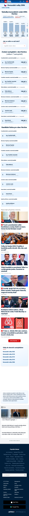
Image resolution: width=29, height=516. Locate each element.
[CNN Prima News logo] (7, 1)
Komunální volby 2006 (9, 362)
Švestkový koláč (20, 470)
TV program (15, 454)
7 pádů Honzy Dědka (11, 461)
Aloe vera (8, 465)
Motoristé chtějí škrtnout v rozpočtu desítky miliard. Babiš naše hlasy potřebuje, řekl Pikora (14, 426)
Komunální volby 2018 (9, 354)
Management (17, 481)
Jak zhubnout (9, 452)
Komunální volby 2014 (9, 357)
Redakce (16, 494)
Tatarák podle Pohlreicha (18, 463)
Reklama (5, 485)
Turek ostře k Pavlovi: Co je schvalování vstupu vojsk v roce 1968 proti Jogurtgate (14, 419)
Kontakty (16, 487)
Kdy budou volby (19, 456)
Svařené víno (8, 463)
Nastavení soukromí (18, 497)
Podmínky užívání (7, 489)
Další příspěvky (13, 340)
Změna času (22, 454)
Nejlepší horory (7, 454)
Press (15, 483)
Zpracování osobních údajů (18, 490)
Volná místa (5, 483)
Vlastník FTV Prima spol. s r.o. (7, 495)
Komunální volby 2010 (9, 359)
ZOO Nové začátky (10, 459)
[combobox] (14, 46)
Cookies (5, 492)
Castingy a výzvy (17, 485)
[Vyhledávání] (20, 1)
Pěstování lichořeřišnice (17, 465)
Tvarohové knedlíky (20, 467)
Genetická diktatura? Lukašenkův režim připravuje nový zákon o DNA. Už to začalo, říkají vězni (14, 433)
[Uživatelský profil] (23, 1)
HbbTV (4, 487)
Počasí (12, 456)
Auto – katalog (19, 459)
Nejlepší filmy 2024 (18, 452)
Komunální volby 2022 (9, 351)
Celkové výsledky (5, 7)
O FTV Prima (6, 481)
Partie (7, 456)
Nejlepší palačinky (9, 470)
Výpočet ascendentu (9, 467)
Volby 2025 (20, 461)
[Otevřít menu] (2, 1)
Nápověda (16, 492)
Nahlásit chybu (6, 497)
